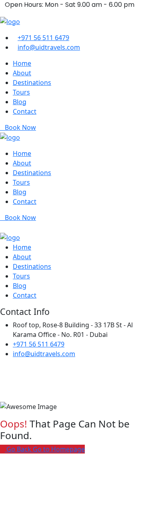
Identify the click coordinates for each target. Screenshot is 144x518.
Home (22, 63)
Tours (21, 92)
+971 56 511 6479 (43, 37)
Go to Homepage (59, 449)
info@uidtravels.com (49, 47)
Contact (24, 111)
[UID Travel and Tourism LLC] (10, 20)
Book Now (20, 127)
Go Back (19, 449)
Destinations (32, 82)
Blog (19, 101)
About (22, 73)
